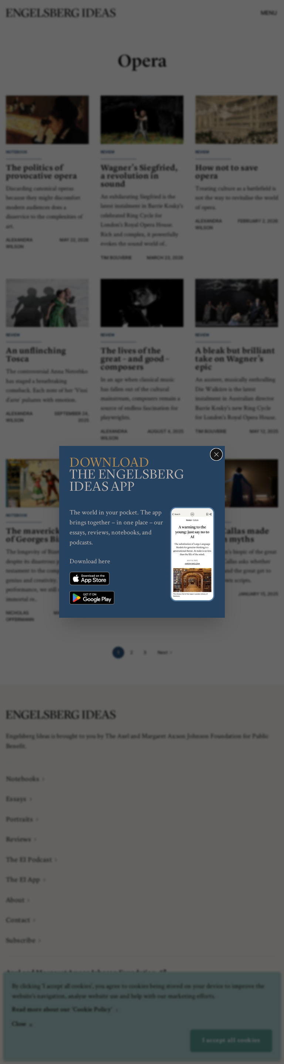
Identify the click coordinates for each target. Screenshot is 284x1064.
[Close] (216, 454)
